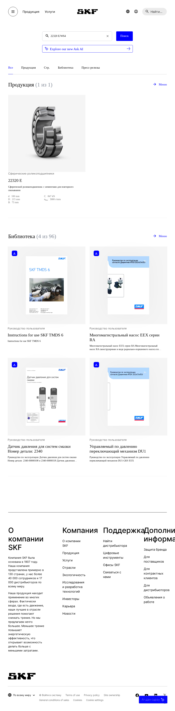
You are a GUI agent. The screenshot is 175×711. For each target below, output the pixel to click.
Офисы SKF (111, 565)
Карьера (68, 606)
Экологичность (73, 575)
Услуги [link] (50, 11)
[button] (128, 12)
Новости (68, 613)
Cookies (77, 700)
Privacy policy (92, 695)
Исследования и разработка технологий (73, 587)
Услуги (67, 560)
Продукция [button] (31, 11)
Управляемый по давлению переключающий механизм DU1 (118, 448)
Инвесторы (70, 599)
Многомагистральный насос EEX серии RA (124, 337)
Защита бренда (155, 549)
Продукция (70, 553)
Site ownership (112, 695)
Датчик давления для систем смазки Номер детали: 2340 (39, 448)
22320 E (15, 180)
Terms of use (72, 695)
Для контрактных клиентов (153, 573)
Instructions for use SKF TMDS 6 (35, 335)
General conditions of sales (54, 700)
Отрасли (69, 567)
